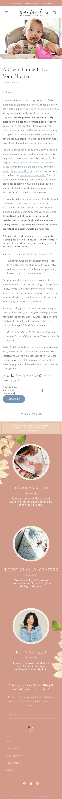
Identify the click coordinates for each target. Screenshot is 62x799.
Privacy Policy (13, 762)
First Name (9, 390)
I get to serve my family (33, 175)
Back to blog (33, 413)
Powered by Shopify (39, 796)
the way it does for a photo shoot (37, 108)
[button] (6, 12)
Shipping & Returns (16, 755)
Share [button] (9, 92)
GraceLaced (26, 796)
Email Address (10, 387)
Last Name (9, 393)
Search (9, 740)
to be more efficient (30, 166)
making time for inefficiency (18, 171)
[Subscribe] (52, 715)
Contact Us (11, 769)
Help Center (12, 748)
